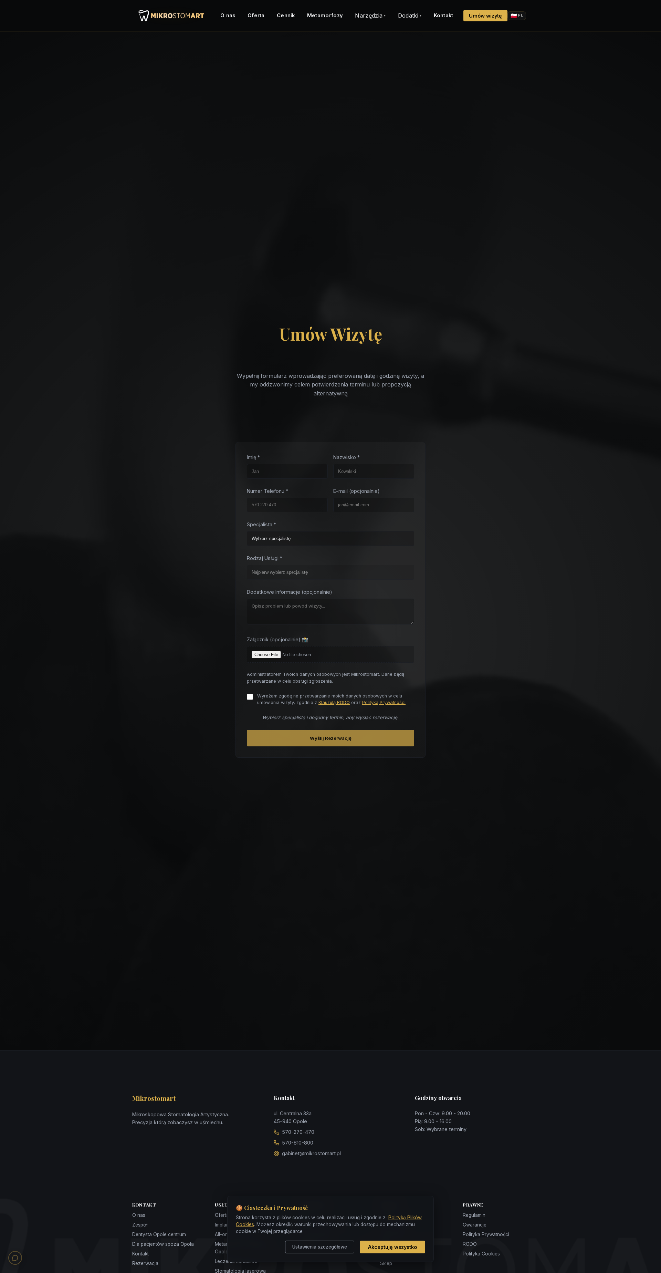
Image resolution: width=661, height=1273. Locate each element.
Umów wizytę (485, 16)
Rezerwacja (145, 1263)
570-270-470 (298, 1132)
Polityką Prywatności (384, 702)
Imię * (253, 457)
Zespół (139, 1225)
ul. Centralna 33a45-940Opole (293, 1117)
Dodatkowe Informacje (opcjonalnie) (289, 592)
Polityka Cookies (481, 1253)
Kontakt (443, 15)
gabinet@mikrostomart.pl (311, 1153)
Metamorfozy (325, 15)
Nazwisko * (346, 457)
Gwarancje (474, 1225)
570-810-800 (297, 1143)
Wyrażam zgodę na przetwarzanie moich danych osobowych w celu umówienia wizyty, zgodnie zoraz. (332, 699)
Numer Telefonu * (267, 491)
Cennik (286, 15)
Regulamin (474, 1215)
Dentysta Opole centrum (159, 1234)
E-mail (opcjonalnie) (356, 491)
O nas (227, 15)
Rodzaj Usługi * (264, 558)
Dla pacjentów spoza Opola (163, 1244)
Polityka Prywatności (486, 1234)
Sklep (386, 1263)
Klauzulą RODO (334, 702)
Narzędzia (370, 15)
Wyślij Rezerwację (331, 738)
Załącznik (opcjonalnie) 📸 (277, 639)
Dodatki (410, 15)
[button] (15, 1258)
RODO (470, 1244)
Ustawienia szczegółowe (319, 1247)
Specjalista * (261, 524)
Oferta (256, 15)
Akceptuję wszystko (392, 1247)
